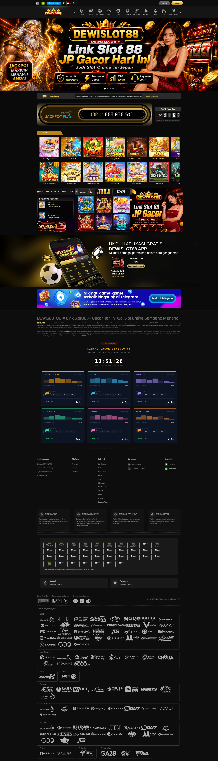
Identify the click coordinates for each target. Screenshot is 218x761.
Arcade (145, 14)
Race (109, 14)
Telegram (172, 464)
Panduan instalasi (136, 266)
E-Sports (164, 14)
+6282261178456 (138, 469)
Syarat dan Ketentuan (44, 472)
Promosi (75, 464)
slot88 (67, 332)
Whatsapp (172, 469)
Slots (91, 14)
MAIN (51, 147)
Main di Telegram (55, 3)
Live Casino (100, 14)
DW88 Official (136, 464)
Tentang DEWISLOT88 (44, 464)
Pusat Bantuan (42, 475)
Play (67, 116)
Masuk (164, 3)
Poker (155, 14)
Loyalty (74, 468)
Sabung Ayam (173, 14)
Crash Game (137, 14)
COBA (87, 202)
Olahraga (127, 14)
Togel (118, 14)
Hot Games (81, 14)
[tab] (86, 192)
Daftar (177, 3)
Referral (75, 472)
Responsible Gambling (45, 468)
